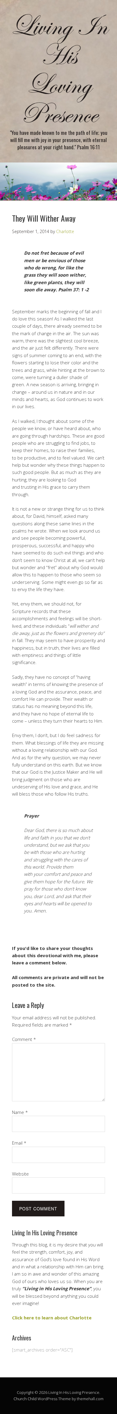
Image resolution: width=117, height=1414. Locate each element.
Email (19, 1143)
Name (20, 1112)
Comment (24, 1039)
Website (20, 1174)
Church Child (25, 1398)
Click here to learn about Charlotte (52, 1318)
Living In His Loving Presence (58, 70)
